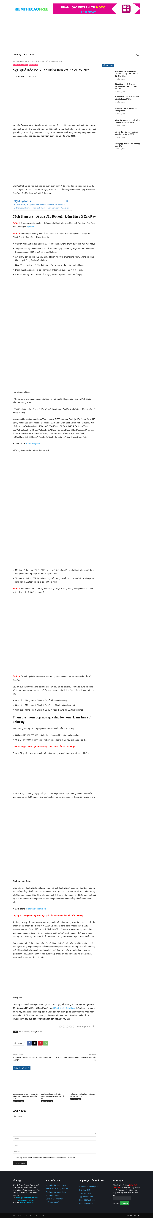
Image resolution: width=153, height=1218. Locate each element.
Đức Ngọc (21, 76)
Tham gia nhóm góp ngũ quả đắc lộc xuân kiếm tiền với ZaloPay (42, 207)
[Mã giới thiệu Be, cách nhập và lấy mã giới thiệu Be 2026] (107, 135)
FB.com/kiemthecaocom (25, 1200)
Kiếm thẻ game (33, 443)
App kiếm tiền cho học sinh (56, 1185)
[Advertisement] (76, 34)
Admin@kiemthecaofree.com (27, 1197)
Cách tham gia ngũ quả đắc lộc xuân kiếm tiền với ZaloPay (40, 204)
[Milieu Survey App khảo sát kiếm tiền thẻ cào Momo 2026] (107, 123)
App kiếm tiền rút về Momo (56, 1192)
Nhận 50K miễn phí (86, 1203)
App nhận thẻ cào (86, 1196)
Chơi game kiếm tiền (36, 908)
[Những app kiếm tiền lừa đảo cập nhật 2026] (107, 147)
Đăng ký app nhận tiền (54, 1199)
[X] (34, 1043)
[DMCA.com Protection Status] (122, 1199)
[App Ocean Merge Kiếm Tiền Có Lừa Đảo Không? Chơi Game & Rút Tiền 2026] (26, 1082)
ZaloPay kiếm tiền (36, 1032)
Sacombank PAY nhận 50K (89, 1186)
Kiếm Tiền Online (24, 61)
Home (15, 61)
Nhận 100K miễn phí (87, 1200)
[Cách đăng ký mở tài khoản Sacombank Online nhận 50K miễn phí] (54, 1082)
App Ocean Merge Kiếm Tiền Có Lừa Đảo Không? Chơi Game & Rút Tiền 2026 (25, 1096)
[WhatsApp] (45, 1043)
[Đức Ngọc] (14, 76)
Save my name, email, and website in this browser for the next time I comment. (45, 1157)
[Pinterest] (40, 1043)
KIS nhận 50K (84, 1190)
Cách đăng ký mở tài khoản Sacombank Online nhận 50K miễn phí (53, 1096)
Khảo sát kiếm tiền (53, 1202)
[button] (137, 55)
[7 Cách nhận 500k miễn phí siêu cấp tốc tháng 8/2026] (83, 1082)
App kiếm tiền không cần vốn (57, 1188)
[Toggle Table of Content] (66, 201)
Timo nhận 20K (85, 1193)
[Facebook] (29, 1043)
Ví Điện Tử (33, 65)
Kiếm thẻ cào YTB (26, 1202)
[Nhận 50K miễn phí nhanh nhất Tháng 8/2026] (107, 111)
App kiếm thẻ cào (52, 1195)
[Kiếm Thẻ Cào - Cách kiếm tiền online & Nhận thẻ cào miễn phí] (32, 9)
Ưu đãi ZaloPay (24, 1032)
